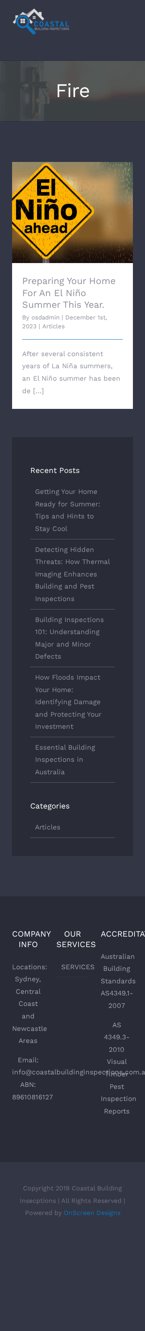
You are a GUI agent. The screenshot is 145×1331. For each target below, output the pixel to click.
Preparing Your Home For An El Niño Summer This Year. (73, 201)
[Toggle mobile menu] (129, 25)
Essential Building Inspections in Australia (65, 759)
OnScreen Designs (92, 1213)
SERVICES (73, 967)
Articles (53, 326)
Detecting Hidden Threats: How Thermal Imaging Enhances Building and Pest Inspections (72, 574)
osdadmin (45, 317)
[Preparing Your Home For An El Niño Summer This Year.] (72, 212)
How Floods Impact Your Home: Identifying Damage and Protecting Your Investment (68, 701)
